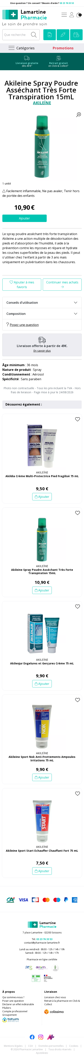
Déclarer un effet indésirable (18, 1004)
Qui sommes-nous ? (13, 997)
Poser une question (13, 1000)
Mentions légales (13, 1046)
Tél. (42, 939)
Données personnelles (50, 1046)
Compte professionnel (14, 1011)
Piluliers (6, 1008)
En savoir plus (42, 350)
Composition (16, 314)
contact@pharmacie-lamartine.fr (42, 942)
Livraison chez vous (55, 997)
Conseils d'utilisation (22, 302)
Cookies (73, 1046)
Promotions (63, 48)
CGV (30, 1046)
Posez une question (24, 325)
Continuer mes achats (62, 282)
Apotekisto (42, 1053)
